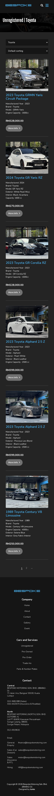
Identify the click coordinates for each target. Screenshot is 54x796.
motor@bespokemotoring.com (31, 757)
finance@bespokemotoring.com (32, 742)
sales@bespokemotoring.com (31, 750)
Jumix (32, 789)
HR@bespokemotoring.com (30, 767)
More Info (13, 128)
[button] (41, 5)
